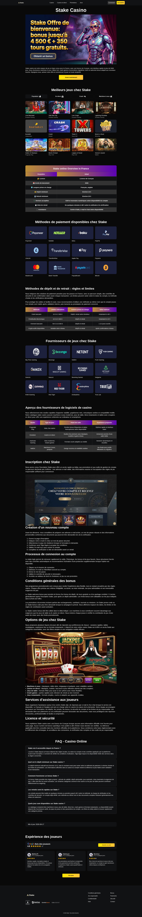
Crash (81, 96)
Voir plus (71, 875)
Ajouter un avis (106, 845)
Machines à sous (104, 96)
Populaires (35, 96)
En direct (58, 96)
